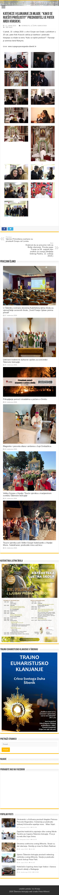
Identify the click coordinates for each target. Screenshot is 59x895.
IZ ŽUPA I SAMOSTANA (39, 25)
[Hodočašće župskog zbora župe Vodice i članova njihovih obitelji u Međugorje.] (8, 871)
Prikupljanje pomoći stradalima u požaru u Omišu (25, 399)
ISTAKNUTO (25, 25)
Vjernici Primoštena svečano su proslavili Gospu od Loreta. (19, 239)
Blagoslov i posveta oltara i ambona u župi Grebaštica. (27, 446)
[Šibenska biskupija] (29, 3)
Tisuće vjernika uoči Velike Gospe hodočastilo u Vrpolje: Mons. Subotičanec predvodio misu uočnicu (28, 544)
